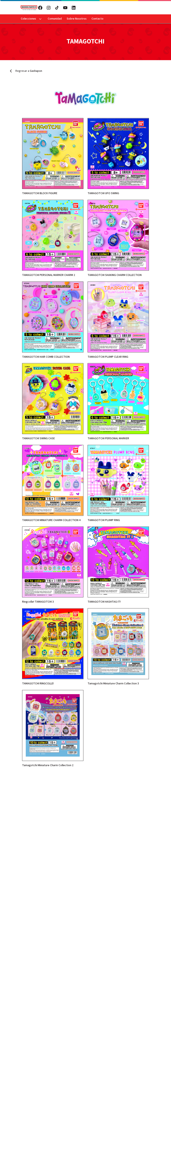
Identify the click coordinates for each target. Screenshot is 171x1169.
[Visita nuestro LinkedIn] (73, 7)
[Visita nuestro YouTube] (65, 7)
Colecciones (28, 19)
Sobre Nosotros (77, 19)
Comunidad (55, 19)
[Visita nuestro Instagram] (48, 7)
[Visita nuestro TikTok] (56, 7)
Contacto (97, 19)
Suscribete (115, 8)
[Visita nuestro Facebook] (40, 7)
